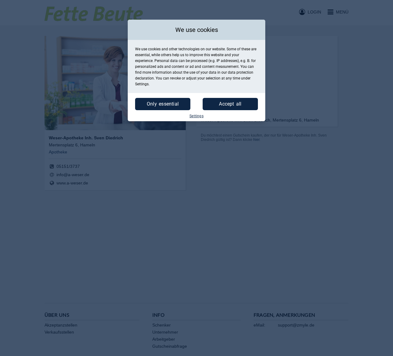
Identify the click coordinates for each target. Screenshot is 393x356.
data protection (240, 72)
